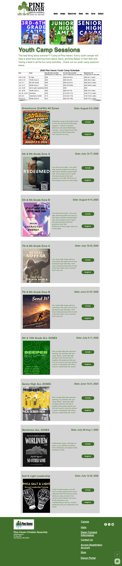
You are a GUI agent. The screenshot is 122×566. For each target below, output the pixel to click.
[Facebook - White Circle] (105, 524)
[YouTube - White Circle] (112, 524)
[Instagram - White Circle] (109, 524)
